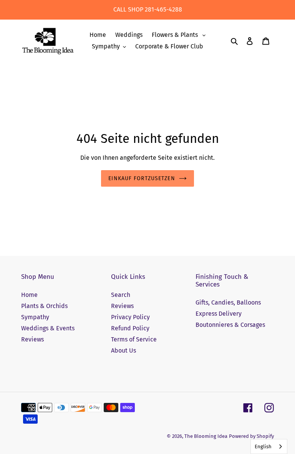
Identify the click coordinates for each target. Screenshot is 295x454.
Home (29, 294)
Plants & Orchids (44, 306)
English (263, 446)
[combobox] (268, 446)
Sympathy (35, 317)
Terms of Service (134, 339)
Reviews (32, 339)
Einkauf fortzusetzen (141, 178)
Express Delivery (219, 313)
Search (120, 294)
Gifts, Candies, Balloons (228, 302)
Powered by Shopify (251, 436)
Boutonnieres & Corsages (230, 324)
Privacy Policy (130, 317)
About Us (123, 350)
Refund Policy (130, 328)
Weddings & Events (48, 328)
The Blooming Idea (205, 436)
